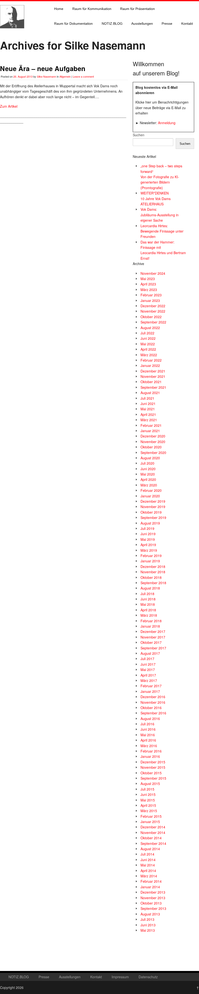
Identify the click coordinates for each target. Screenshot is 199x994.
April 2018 (148, 609)
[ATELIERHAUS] (12, 33)
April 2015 (148, 805)
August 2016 (150, 718)
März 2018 (149, 615)
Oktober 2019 (151, 512)
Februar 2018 (151, 620)
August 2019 (150, 523)
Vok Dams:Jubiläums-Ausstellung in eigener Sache (160, 215)
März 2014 (149, 875)
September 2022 (153, 322)
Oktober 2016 (151, 707)
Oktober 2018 (151, 577)
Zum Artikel (8, 106)
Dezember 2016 (153, 696)
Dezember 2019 (153, 501)
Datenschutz (148, 976)
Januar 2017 (150, 691)
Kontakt (187, 23)
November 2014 (153, 832)
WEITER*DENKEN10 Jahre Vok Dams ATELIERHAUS (156, 198)
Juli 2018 (147, 593)
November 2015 (153, 767)
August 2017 (150, 653)
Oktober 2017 (151, 642)
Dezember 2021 (153, 371)
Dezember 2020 (153, 436)
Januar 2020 (150, 495)
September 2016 (153, 713)
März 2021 (149, 419)
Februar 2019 (151, 555)
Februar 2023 (151, 294)
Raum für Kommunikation (91, 9)
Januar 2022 (150, 365)
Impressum (120, 976)
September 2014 (153, 843)
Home (58, 9)
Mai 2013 (148, 930)
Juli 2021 (147, 398)
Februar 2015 (151, 816)
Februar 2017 (151, 685)
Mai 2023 (148, 278)
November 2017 (153, 637)
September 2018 (153, 582)
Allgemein (65, 76)
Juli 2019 (147, 528)
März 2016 (149, 745)
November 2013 (153, 897)
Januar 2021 (150, 430)
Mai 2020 (148, 474)
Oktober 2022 (151, 316)
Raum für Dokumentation (73, 23)
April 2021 (148, 414)
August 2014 (150, 848)
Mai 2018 (148, 604)
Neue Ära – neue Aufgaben (42, 68)
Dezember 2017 (153, 631)
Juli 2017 (147, 658)
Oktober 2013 (151, 903)
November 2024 (153, 273)
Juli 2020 (147, 463)
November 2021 (153, 376)
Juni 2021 (148, 403)
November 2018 (153, 571)
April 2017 (148, 675)
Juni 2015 (148, 794)
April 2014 (148, 870)
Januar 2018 (150, 626)
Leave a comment (83, 76)
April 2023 (148, 284)
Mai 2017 (148, 669)
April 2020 (148, 479)
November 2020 (153, 441)
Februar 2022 (151, 360)
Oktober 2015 (151, 772)
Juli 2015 (147, 789)
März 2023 (149, 289)
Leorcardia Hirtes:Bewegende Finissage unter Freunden (162, 231)
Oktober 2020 (151, 446)
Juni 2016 (148, 729)
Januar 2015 (150, 821)
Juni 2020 (148, 468)
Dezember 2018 (153, 566)
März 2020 (149, 485)
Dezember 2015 (153, 762)
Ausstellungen (142, 23)
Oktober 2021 (151, 381)
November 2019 (153, 506)
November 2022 (153, 311)
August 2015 (150, 783)
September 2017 (153, 648)
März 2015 (149, 810)
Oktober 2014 (151, 837)
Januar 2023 (150, 300)
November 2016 (153, 702)
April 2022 (148, 349)
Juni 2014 (148, 859)
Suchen (138, 134)
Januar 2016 (150, 756)
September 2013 (153, 908)
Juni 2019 (148, 533)
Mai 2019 (148, 539)
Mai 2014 (148, 865)
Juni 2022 (148, 338)
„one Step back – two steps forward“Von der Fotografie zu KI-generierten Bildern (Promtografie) (161, 176)
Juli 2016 (147, 723)
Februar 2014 (151, 881)
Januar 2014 (150, 886)
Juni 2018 (148, 599)
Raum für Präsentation (137, 9)
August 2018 (150, 588)
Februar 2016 (151, 751)
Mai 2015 (148, 800)
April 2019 (148, 544)
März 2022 (149, 354)
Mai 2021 (148, 408)
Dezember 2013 (153, 892)
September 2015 (153, 778)
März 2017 (149, 680)
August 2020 (150, 457)
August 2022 (150, 327)
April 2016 (148, 740)
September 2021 (153, 387)
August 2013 (150, 914)
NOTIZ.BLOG (112, 23)
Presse (167, 23)
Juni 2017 (148, 664)
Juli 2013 (147, 919)
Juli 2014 (147, 854)
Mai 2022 (148, 343)
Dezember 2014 (153, 826)
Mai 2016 (148, 734)
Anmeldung (166, 122)
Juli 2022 (147, 333)
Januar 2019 (150, 560)
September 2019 (153, 517)
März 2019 (149, 550)
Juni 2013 (148, 924)
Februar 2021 (151, 425)
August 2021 (150, 392)
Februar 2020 (151, 490)
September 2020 (153, 452)
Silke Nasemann (46, 76)
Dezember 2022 (153, 305)
